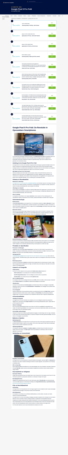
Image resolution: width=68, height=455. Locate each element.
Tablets (59, 15)
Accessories (7, 15)
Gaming (15, 15)
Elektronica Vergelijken (16, 18)
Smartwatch (54, 15)
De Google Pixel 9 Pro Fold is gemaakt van (25, 183)
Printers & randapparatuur (41, 15)
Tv (62, 15)
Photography (34, 15)
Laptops (29, 15)
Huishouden (20, 15)
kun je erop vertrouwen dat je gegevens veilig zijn (22, 383)
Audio (11, 15)
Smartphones (49, 15)
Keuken (25, 15)
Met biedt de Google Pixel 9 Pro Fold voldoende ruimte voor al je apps (30, 255)
